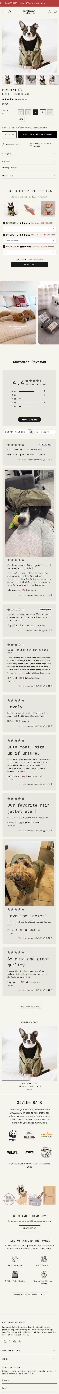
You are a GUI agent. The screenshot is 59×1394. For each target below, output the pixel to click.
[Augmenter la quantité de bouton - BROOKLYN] (14, 134)
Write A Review (29, 419)
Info (5, 1358)
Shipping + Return (9, 168)
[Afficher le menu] (3, 12)
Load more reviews (29, 1006)
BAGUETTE (12, 234)
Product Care (7, 175)
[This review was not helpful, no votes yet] (49, 459)
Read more (45, 673)
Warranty (6, 161)
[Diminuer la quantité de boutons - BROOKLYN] (5, 134)
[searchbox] (15, 432)
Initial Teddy (12, 246)
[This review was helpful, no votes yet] (44, 460)
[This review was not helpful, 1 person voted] (49, 630)
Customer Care (11, 1350)
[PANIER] (55, 12)
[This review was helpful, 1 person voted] (44, 595)
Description (6, 154)
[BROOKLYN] (29, 1053)
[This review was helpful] (43, 630)
